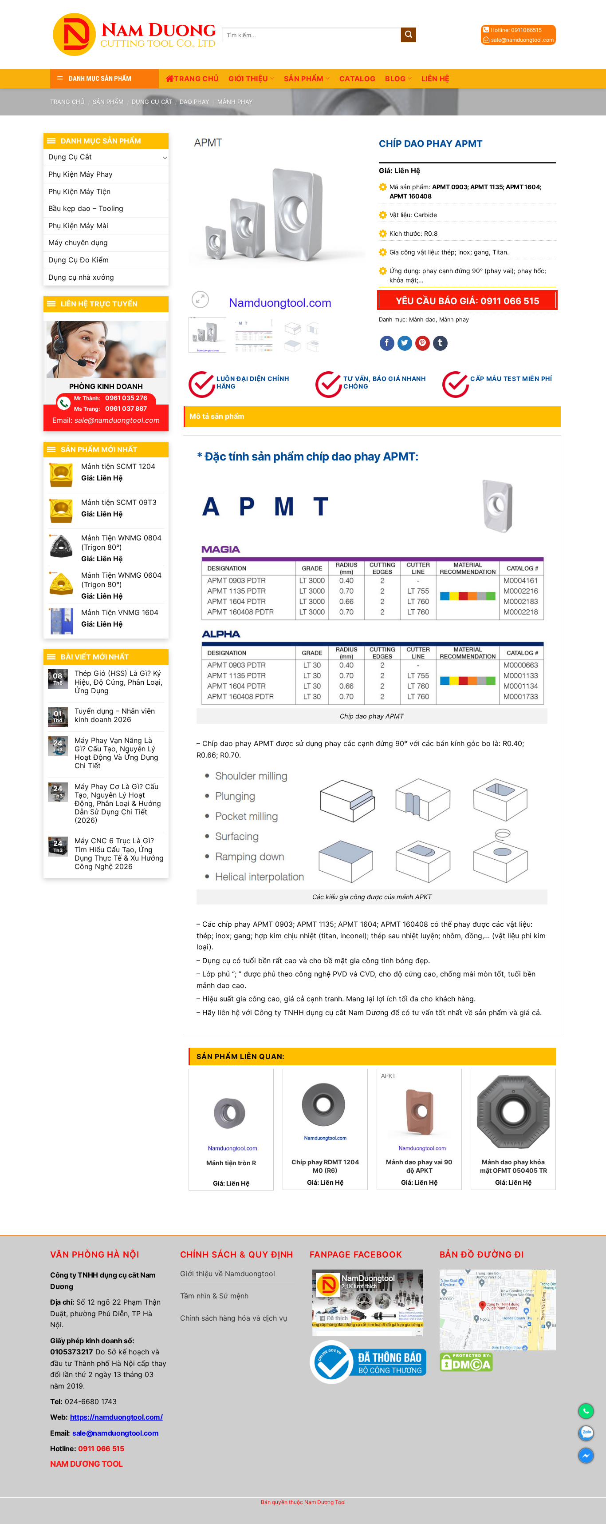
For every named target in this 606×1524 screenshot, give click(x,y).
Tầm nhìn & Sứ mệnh (214, 1295)
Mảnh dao (422, 319)
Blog (395, 78)
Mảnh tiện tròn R (231, 1163)
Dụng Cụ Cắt (152, 101)
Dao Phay (194, 101)
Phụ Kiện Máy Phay (80, 174)
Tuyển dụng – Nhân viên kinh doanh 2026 (115, 715)
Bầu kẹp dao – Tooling (85, 208)
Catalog (357, 78)
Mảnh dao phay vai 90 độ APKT (419, 1166)
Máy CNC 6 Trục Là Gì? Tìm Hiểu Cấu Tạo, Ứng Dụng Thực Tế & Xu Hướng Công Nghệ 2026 (119, 854)
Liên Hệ (435, 78)
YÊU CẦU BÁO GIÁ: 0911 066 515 (467, 301)
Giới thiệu (248, 78)
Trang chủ (196, 78)
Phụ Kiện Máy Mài (78, 225)
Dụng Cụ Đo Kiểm (78, 259)
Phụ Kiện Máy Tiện (79, 191)
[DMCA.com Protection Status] (466, 1361)
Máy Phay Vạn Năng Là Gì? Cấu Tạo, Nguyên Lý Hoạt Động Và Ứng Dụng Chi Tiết (116, 753)
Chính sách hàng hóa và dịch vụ (233, 1318)
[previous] (203, 221)
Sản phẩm (304, 78)
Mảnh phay (235, 101)
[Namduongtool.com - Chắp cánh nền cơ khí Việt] (136, 34)
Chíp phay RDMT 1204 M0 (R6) (325, 1166)
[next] (351, 221)
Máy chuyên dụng (78, 242)
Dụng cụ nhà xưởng (81, 277)
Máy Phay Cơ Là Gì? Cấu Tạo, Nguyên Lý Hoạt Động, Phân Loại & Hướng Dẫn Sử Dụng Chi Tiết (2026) (118, 803)
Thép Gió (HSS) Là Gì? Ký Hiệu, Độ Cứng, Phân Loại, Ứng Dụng (118, 682)
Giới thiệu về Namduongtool (227, 1273)
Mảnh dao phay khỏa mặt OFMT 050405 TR (513, 1166)
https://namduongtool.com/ (116, 1417)
